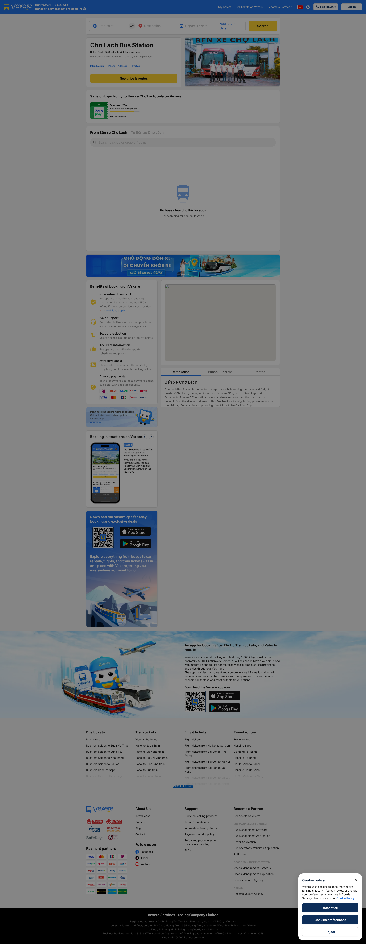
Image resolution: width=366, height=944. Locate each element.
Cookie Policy (345, 898)
